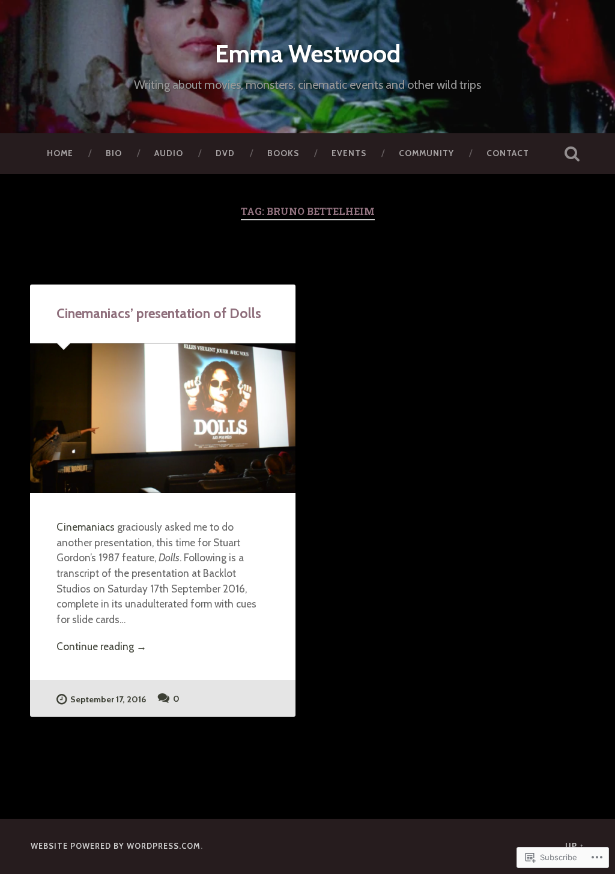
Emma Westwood (308, 53)
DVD (225, 153)
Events (349, 153)
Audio (168, 153)
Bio (114, 153)
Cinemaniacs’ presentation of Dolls (158, 313)
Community (426, 153)
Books (283, 153)
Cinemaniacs (85, 526)
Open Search (572, 153)
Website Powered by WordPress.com (116, 846)
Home (60, 153)
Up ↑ (574, 846)
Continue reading (101, 646)
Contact (507, 153)
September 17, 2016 (108, 699)
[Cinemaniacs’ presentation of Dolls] (162, 418)
